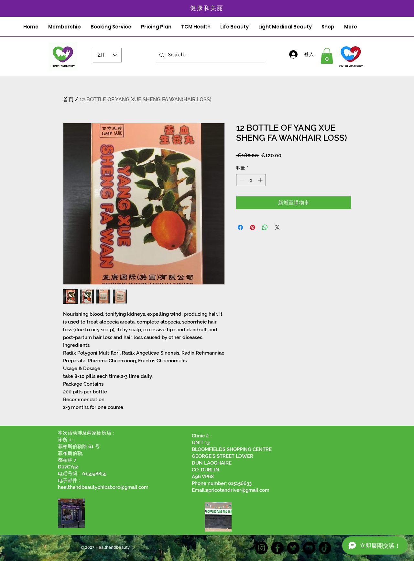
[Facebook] (277, 548)
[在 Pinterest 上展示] (252, 227)
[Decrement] (241, 180)
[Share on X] (277, 227)
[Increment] (261, 180)
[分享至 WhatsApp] (265, 227)
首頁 (68, 99)
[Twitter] (293, 548)
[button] (326, 56)
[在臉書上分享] (240, 227)
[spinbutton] (251, 180)
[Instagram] (261, 548)
